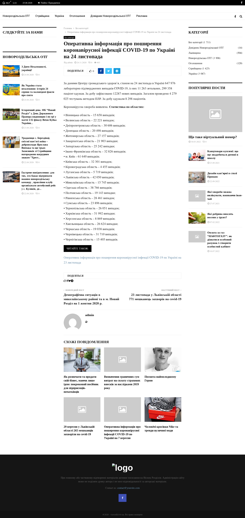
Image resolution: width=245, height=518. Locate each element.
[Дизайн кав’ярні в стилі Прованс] (197, 177)
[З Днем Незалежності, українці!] (11, 71)
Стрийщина (42, 16)
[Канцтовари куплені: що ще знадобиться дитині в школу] (197, 155)
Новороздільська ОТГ (16, 16)
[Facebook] (236, 16)
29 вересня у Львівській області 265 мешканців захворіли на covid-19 (79, 430)
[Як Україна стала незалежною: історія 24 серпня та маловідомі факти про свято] (11, 89)
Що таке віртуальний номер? (213, 137)
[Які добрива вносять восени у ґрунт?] (197, 218)
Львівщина (195, 52)
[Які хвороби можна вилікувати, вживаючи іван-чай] (197, 196)
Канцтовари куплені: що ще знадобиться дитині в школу (222, 155)
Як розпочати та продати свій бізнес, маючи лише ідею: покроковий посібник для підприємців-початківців (81, 384)
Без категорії (69, 37)
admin (70, 62)
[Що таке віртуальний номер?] (215, 114)
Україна (59, 16)
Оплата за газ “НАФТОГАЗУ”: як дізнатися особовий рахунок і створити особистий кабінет (219, 239)
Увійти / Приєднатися (50, 2)
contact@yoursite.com (128, 488)
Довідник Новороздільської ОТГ (110, 16)
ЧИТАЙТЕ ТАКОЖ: (78, 248)
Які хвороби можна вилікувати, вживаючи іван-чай (224, 195)
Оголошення (77, 16)
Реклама (141, 16)
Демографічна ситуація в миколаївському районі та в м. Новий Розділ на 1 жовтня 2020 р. (91, 299)
